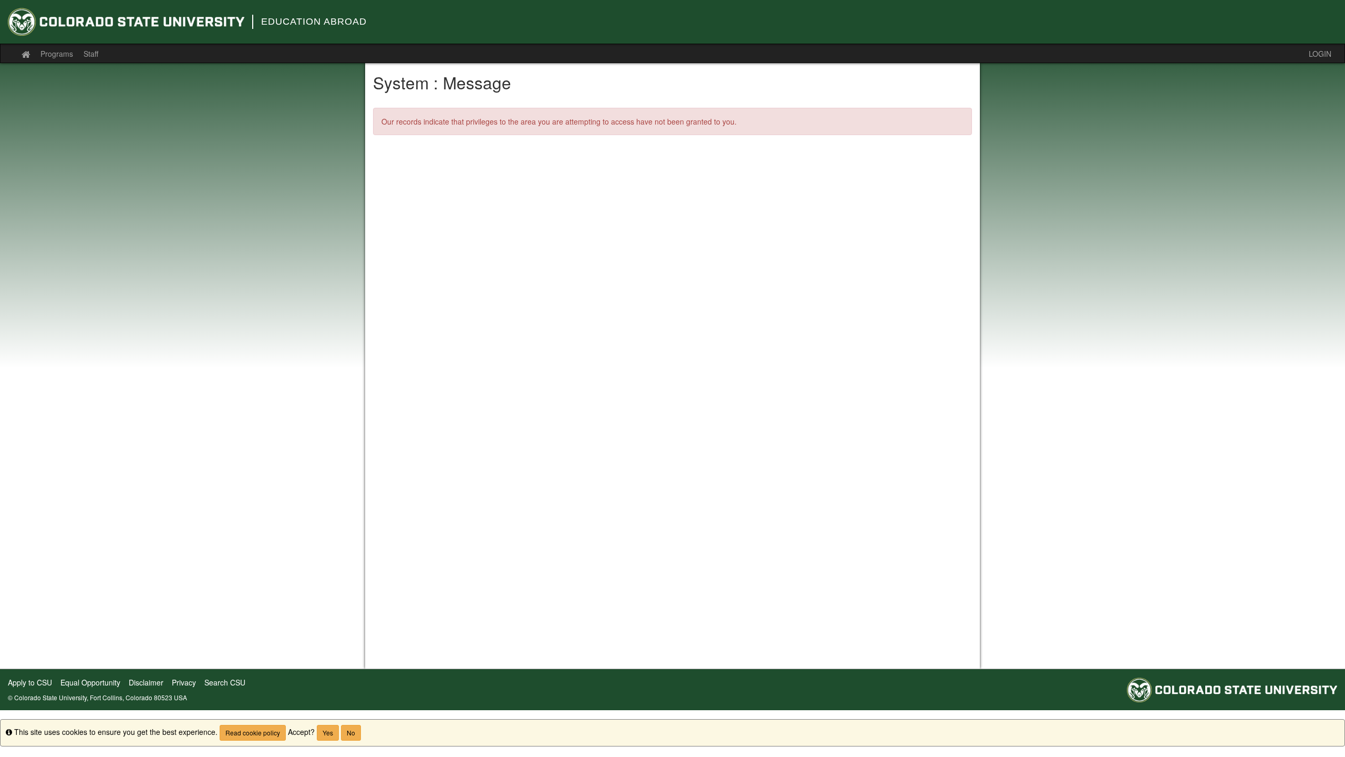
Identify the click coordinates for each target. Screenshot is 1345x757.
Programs (56, 53)
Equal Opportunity (90, 682)
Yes (328, 732)
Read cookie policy (252, 732)
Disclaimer (146, 682)
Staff (91, 53)
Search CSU (224, 682)
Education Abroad (314, 21)
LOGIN (1320, 53)
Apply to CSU (30, 682)
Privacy (184, 682)
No (351, 732)
